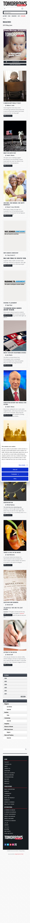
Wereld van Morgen (9, 816)
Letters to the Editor (10, 652)
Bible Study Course (8, 729)
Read (9, 16)
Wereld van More (9, 818)
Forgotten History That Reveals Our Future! (15, 403)
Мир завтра (7, 831)
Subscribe (9, 709)
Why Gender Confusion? (11, 253)
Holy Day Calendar (9, 772)
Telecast (6, 762)
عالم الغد (6, 822)
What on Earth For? (10, 153)
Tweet (4, 18)
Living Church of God (19, 854)
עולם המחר (6, 827)
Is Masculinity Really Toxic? (12, 103)
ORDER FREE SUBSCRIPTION (15, 64)
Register (8, 732)
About (6, 766)
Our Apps (6, 779)
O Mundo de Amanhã (10, 820)
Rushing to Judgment (10, 303)
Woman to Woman (8, 726)
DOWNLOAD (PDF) (15, 61)
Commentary (7, 718)
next (23, 696)
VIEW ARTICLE (8, 115)
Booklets (6, 712)
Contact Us (7, 768)
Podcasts (6, 783)
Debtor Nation (8, 502)
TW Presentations (8, 777)
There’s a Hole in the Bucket (12, 552)
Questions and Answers (11, 602)
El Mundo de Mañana (10, 812)
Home (5, 16)
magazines (14, 16)
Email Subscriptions (9, 789)
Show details (22, 465)
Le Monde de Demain (9, 810)
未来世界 (6, 825)
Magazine (6, 704)
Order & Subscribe (9, 775)
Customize (14, 474)
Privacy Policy (22, 850)
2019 (19, 16)
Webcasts (6, 781)
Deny (15, 478)
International (8, 807)
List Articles (9, 706)
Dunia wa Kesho (8, 833)
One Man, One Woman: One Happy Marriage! (14, 204)
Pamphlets (6, 723)
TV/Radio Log (7, 764)
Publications (8, 786)
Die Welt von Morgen (10, 814)
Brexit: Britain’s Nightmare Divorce (15, 353)
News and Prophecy (8, 735)
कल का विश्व (6, 829)
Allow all (15, 469)
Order (8, 715)
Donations (7, 770)
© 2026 (8, 850)
